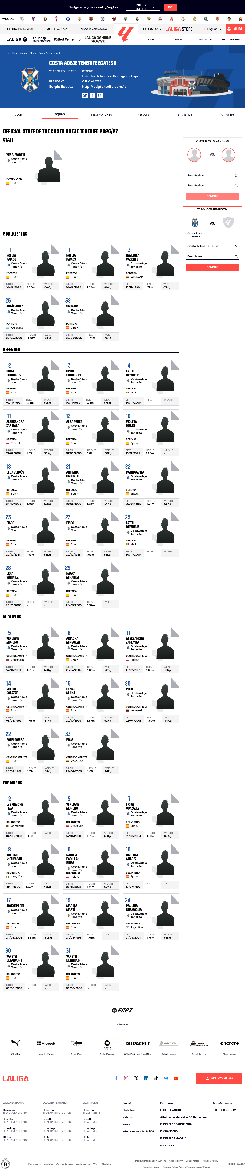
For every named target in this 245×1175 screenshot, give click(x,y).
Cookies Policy (151, 1167)
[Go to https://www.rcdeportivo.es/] (160, 19)
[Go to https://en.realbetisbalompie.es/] (183, 19)
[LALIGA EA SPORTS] (17, 39)
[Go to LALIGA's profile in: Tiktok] (156, 1078)
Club (18, 114)
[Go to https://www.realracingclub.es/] (137, 19)
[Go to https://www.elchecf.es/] (79, 19)
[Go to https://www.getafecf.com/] (102, 19)
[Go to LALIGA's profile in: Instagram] (100, 95)
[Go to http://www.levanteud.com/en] (114, 19)
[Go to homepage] (126, 43)
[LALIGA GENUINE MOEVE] (98, 39)
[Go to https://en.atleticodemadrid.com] (34, 19)
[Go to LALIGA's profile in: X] (85, 95)
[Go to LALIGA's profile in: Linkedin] (146, 1078)
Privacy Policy (210, 1160)
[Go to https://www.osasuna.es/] (45, 19)
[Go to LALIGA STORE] (179, 29)
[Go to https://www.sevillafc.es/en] (217, 19)
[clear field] (236, 246)
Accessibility (176, 1160)
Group (152, 28)
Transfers (227, 114)
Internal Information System (150, 1160)
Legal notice (192, 1160)
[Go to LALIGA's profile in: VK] (166, 1078)
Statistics (205, 39)
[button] (17, 39)
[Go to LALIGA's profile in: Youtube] (175, 1078)
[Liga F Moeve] (67, 39)
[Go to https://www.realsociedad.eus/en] (206, 19)
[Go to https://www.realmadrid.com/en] (195, 19)
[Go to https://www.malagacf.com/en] (126, 19)
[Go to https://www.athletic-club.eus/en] (22, 19)
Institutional (20, 28)
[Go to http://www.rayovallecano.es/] (149, 19)
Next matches (101, 114)
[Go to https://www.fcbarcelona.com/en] (91, 19)
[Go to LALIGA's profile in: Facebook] (116, 1078)
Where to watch (94, 29)
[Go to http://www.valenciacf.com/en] (229, 19)
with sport (57, 28)
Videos (152, 39)
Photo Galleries (231, 39)
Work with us (83, 1164)
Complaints (34, 1164)
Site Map (48, 1164)
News (178, 39)
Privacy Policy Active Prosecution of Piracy (186, 1167)
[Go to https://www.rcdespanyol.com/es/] (172, 19)
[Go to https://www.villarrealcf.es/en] (240, 19)
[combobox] (212, 175)
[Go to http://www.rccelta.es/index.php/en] (57, 19)
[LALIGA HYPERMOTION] (42, 39)
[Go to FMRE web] (5, 1163)
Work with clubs (102, 1164)
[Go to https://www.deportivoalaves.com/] (68, 19)
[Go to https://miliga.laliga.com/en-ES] (235, 29)
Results (143, 114)
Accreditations (64, 1164)
